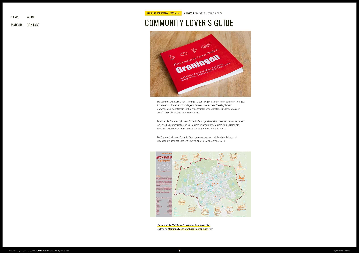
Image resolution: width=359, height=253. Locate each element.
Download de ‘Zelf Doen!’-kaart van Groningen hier (184, 225)
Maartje (190, 13)
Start (15, 16)
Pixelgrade (65, 250)
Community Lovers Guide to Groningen (188, 229)
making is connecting (157, 13)
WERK (31, 16)
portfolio (175, 13)
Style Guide (338, 250)
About (347, 250)
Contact (33, 24)
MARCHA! (17, 24)
